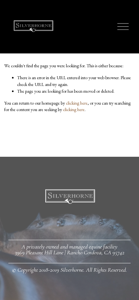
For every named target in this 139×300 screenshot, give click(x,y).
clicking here (77, 103)
